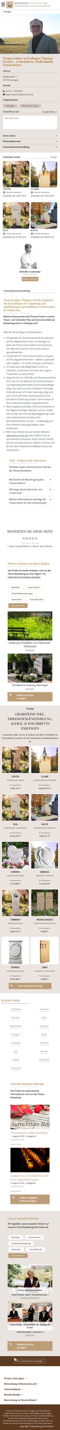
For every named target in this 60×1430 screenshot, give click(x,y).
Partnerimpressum (12, 141)
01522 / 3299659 (14, 91)
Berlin (44, 1034)
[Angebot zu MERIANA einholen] (45, 855)
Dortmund (16, 1068)
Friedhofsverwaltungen (22, 593)
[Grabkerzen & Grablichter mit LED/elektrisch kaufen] (30, 1160)
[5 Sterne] (36, 538)
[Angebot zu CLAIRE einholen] (45, 760)
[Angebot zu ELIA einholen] (15, 807)
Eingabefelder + (49, 111)
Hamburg (15, 1043)
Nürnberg (15, 1009)
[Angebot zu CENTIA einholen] (15, 760)
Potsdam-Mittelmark (30, 1297)
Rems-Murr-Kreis (30, 105)
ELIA (5, 230)
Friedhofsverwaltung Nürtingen (30, 685)
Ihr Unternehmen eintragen (30, 1361)
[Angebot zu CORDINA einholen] (15, 855)
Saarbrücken (16, 1026)
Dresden (16, 1017)
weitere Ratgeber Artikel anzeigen (29, 1199)
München (44, 1026)
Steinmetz (16, 1249)
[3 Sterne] (30, 538)
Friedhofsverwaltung (21, 1243)
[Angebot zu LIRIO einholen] (45, 950)
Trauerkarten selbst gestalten (29, 1132)
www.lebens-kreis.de (17, 435)
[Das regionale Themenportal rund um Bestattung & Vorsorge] (9, 4)
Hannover (44, 1009)
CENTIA (7, 189)
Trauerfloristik (17, 1139)
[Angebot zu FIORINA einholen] (15, 950)
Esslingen (7, 11)
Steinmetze (16, 599)
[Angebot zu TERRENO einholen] (15, 903)
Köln (16, 1051)
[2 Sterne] (26, 538)
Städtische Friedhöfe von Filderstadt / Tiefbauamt (30, 644)
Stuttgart (16, 1034)
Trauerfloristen (36, 599)
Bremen (44, 1051)
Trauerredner (34, 1237)
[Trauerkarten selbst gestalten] (30, 1117)
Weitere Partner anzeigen (25, 1346)
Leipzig (15, 1059)
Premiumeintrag (42, 614)
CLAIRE (35, 189)
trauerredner (33, 587)
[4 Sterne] (33, 538)
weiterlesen (15, 1144)
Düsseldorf (44, 1059)
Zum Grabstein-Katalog (30, 985)
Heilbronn (30, 1335)
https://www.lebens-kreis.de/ (20, 94)
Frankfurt (44, 1043)
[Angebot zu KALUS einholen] (45, 807)
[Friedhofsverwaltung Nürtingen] (30, 668)
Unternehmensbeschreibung (16, 147)
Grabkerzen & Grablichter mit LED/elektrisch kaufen (29, 1177)
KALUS (34, 230)
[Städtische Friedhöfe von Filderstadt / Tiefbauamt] (30, 626)
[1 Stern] (23, 538)
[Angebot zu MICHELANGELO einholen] (45, 903)
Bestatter (15, 587)
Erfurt (44, 1017)
